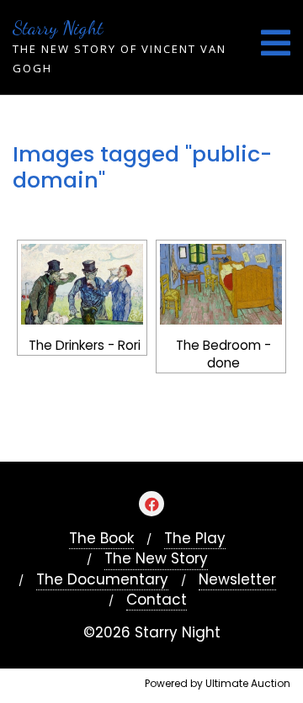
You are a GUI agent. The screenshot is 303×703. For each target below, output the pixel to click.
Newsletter (237, 579)
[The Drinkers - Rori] (82, 284)
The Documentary (102, 579)
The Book (101, 538)
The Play (195, 538)
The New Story (156, 558)
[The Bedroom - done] (221, 284)
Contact (156, 600)
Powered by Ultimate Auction (217, 683)
